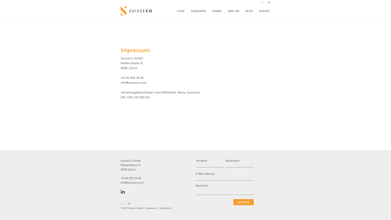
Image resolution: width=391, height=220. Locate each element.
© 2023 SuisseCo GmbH (132, 208)
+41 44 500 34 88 (132, 77)
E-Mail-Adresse (205, 173)
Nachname (232, 160)
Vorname (201, 160)
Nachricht (202, 185)
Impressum (151, 208)
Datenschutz (166, 208)
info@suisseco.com (134, 82)
